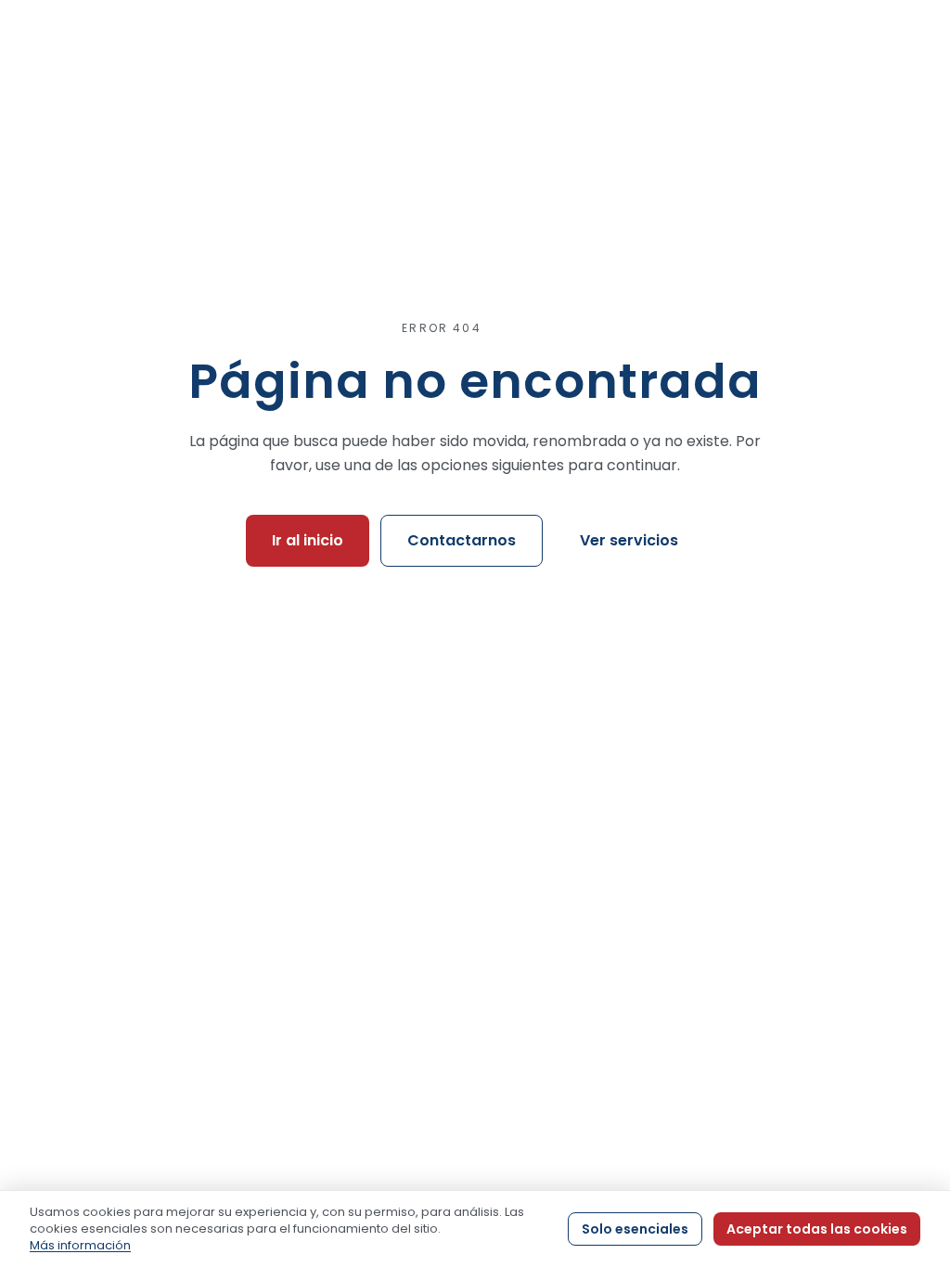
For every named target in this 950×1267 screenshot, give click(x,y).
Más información (80, 1245)
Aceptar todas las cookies (816, 1229)
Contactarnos (461, 540)
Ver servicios (629, 540)
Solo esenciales (635, 1229)
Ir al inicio (307, 540)
